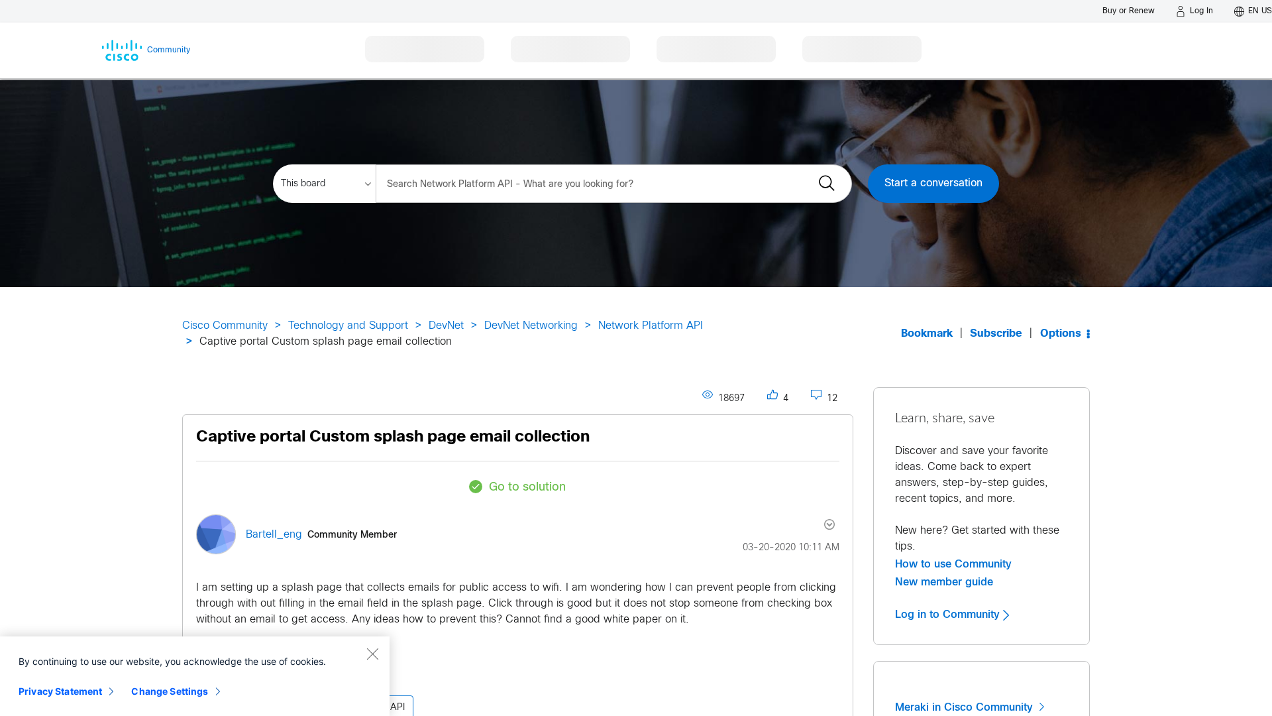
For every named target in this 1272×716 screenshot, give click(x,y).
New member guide (944, 582)
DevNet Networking (531, 326)
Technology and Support (348, 326)
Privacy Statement (60, 691)
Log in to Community (949, 614)
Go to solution (527, 487)
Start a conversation (933, 183)
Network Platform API (650, 326)
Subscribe (996, 334)
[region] (195, 676)
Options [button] (1060, 334)
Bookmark (927, 334)
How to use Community (953, 564)
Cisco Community (225, 326)
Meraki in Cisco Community (965, 707)
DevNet (446, 326)
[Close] (372, 653)
